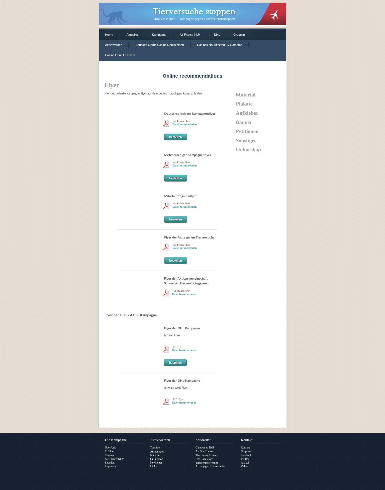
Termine (155, 447)
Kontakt (246, 440)
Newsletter (156, 462)
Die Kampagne (116, 440)
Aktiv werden (113, 45)
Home (109, 34)
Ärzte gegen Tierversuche (210, 466)
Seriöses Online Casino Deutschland (160, 45)
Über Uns (110, 447)
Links (153, 466)
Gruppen (239, 34)
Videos (244, 466)
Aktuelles (133, 34)
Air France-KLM (190, 34)
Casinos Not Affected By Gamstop (219, 45)
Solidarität (203, 440)
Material (155, 455)
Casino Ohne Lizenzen (120, 55)
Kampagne (159, 34)
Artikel (245, 462)
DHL (217, 34)
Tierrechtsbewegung (207, 462)
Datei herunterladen (184, 124)
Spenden (109, 462)
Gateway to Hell (205, 447)
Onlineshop (156, 459)
